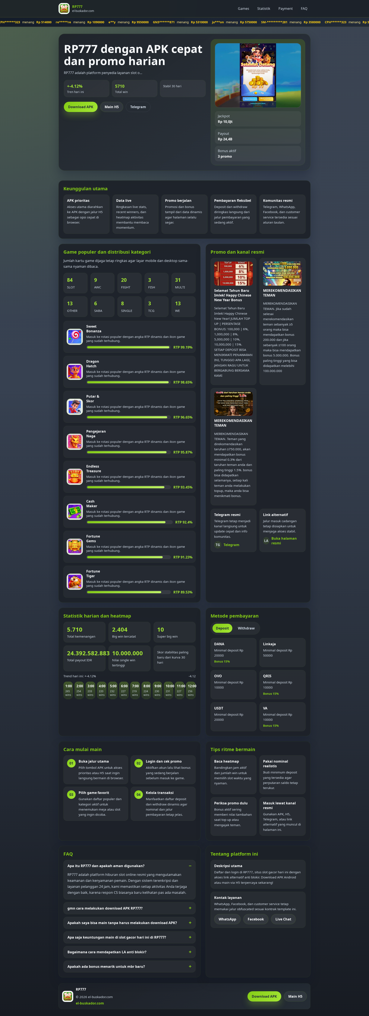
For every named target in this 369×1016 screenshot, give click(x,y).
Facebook (256, 919)
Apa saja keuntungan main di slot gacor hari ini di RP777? (116, 937)
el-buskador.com (90, 1003)
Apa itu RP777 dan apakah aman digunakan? (106, 865)
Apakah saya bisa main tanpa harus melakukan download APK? (122, 922)
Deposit (222, 628)
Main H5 (112, 107)
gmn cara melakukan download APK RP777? (105, 908)
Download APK (80, 107)
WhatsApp (227, 919)
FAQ (304, 8)
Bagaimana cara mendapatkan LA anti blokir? (106, 952)
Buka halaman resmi (280, 540)
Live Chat (283, 919)
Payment (285, 8)
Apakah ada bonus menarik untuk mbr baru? (106, 966)
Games (243, 8)
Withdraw (246, 628)
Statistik (263, 8)
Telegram (138, 107)
